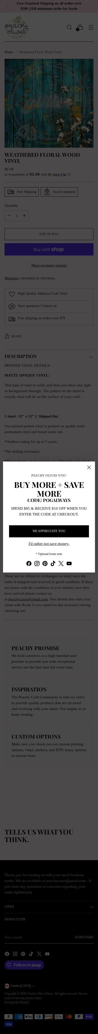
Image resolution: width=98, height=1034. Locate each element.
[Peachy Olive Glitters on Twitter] (61, 564)
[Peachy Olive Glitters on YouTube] (69, 564)
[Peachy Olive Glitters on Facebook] (29, 564)
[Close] (89, 467)
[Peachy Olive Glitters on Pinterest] (45, 564)
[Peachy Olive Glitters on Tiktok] (53, 564)
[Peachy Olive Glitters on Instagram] (37, 564)
